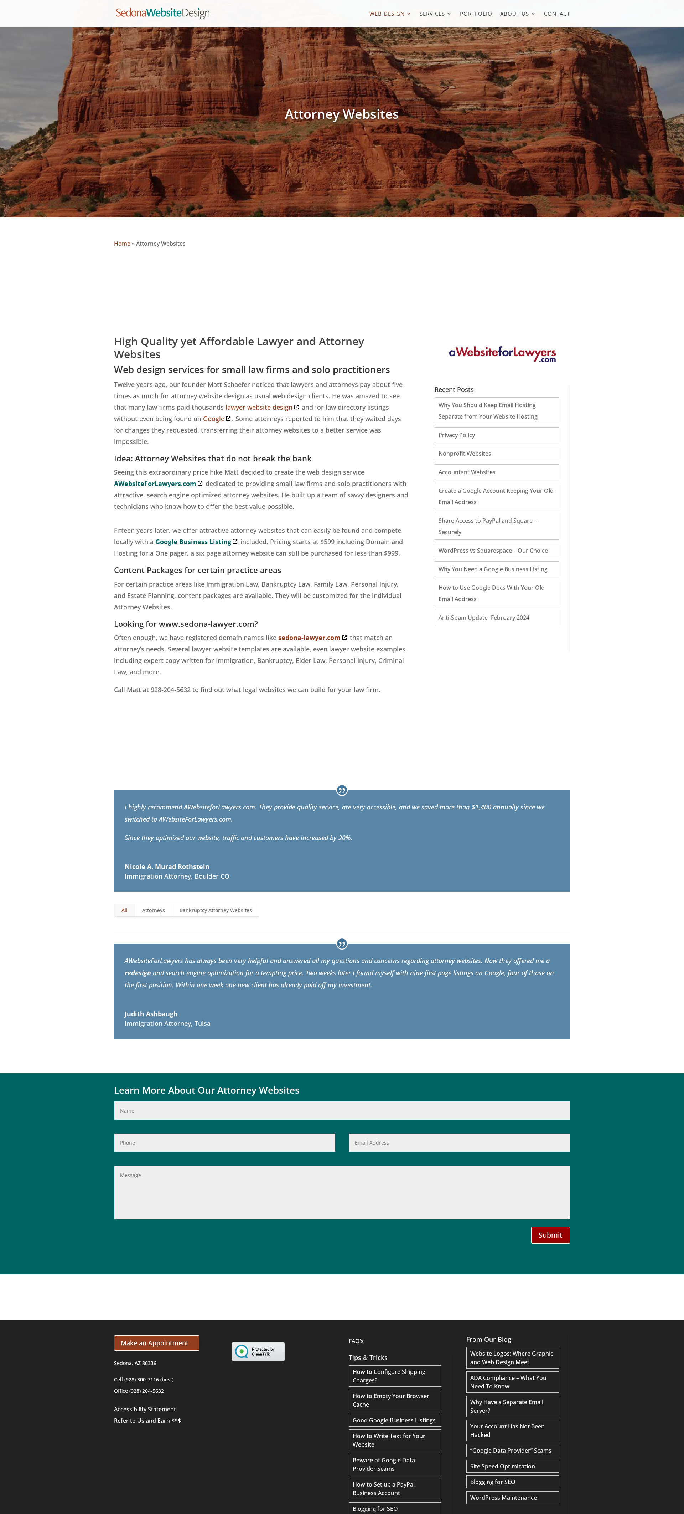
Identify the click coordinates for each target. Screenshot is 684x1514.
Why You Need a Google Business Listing (493, 569)
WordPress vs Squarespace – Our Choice (493, 550)
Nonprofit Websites (465, 453)
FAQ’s (356, 1341)
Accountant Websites (467, 472)
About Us (514, 14)
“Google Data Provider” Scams (510, 1450)
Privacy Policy (457, 435)
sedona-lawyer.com (309, 637)
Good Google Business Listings (394, 1420)
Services (432, 14)
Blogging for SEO (375, 1509)
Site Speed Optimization (502, 1466)
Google (213, 418)
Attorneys (153, 910)
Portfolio (476, 14)
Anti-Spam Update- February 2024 (484, 618)
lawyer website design (259, 407)
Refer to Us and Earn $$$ (147, 1421)
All (124, 910)
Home (122, 243)
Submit (551, 1235)
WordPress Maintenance (503, 1498)
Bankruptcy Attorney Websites (216, 910)
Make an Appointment (154, 1343)
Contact (557, 14)
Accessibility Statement (145, 1409)
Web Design (387, 14)
